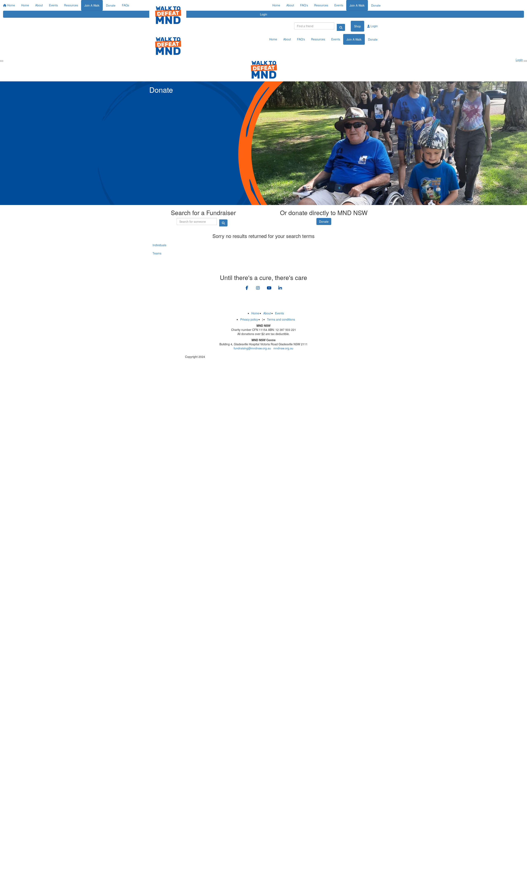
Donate (376, 5)
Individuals (159, 245)
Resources (321, 5)
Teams (157, 253)
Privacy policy (249, 319)
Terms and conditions (281, 319)
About (290, 5)
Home (276, 5)
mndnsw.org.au (283, 348)
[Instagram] (258, 288)
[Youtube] (269, 288)
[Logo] (167, 15)
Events (338, 5)
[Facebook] (247, 288)
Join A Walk (357, 5)
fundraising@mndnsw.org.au (252, 348)
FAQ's (304, 5)
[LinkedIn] (280, 288)
